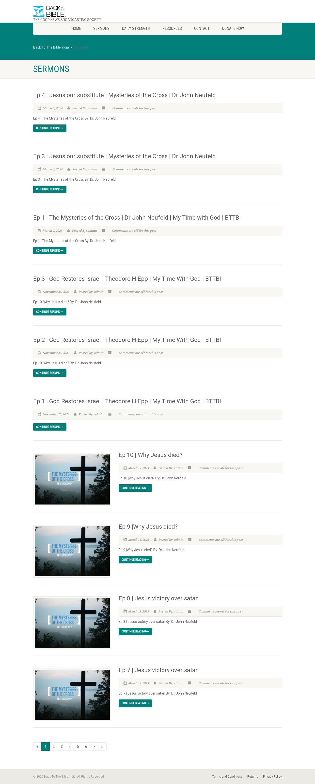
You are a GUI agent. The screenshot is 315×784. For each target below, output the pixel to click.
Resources (172, 28)
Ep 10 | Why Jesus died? (150, 455)
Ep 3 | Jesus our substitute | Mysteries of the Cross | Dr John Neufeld (124, 156)
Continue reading (48, 128)
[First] (37, 746)
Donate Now (233, 28)
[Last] (102, 746)
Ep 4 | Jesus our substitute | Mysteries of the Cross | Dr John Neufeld (124, 95)
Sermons (101, 28)
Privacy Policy (272, 776)
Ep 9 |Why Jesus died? (148, 526)
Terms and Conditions (227, 776)
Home (76, 28)
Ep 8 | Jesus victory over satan (159, 598)
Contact (202, 28)
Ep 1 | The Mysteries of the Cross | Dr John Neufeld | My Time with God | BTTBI (137, 217)
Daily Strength (136, 28)
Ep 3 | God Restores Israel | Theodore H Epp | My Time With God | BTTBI (127, 278)
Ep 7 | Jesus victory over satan (159, 670)
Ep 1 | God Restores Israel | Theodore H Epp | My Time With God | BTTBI (127, 401)
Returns (252, 776)
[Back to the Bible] (72, 11)
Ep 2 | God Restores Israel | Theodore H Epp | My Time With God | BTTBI (127, 339)
